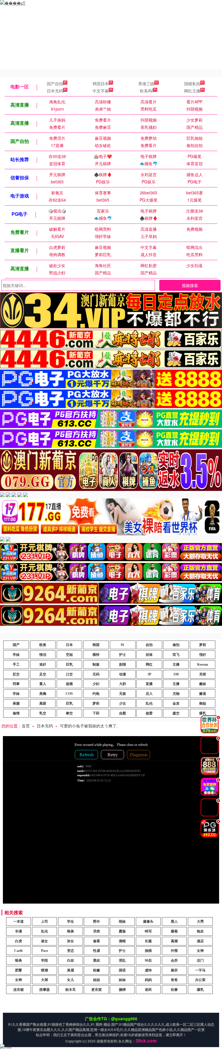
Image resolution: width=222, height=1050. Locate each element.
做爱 (149, 713)
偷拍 (176, 645)
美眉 (70, 970)
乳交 (42, 713)
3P (149, 674)
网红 (149, 664)
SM (176, 674)
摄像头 (148, 921)
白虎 (18, 941)
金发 (176, 703)
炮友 (200, 931)
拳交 (69, 713)
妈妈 (148, 980)
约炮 (95, 694)
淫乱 (122, 960)
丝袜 (149, 655)
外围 (174, 951)
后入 (149, 694)
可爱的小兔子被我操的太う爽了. (89, 726)
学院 (44, 960)
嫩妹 (202, 684)
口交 (69, 674)
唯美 (70, 931)
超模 (69, 684)
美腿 (16, 703)
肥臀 (18, 970)
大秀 (200, 921)
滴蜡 (122, 941)
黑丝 (96, 960)
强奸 (202, 655)
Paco (44, 951)
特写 (148, 931)
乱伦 (149, 703)
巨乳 (69, 664)
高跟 (42, 703)
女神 (200, 951)
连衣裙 (18, 990)
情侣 (42, 655)
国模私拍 (192, 83)
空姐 (69, 655)
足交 (42, 674)
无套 (122, 694)
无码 (95, 674)
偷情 (16, 713)
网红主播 (192, 91)
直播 (149, 684)
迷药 (148, 990)
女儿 (70, 980)
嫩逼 (202, 694)
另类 (202, 674)
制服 (95, 664)
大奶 (122, 684)
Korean (202, 664)
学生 (70, 921)
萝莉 (202, 645)
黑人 (174, 921)
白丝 (70, 960)
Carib (18, 951)
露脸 (122, 931)
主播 (176, 664)
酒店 (200, 941)
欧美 (42, 645)
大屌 (44, 980)
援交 (176, 713)
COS (69, 694)
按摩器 (44, 990)
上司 (44, 921)
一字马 (200, 970)
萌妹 (122, 921)
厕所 (174, 970)
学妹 (16, 655)
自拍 (149, 645)
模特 (95, 655)
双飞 (176, 655)
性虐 (96, 951)
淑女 (44, 941)
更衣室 (96, 990)
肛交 (16, 674)
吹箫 (174, 990)
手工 (16, 664)
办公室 (200, 980)
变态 (70, 951)
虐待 (148, 970)
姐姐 (96, 980)
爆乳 (200, 990)
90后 (148, 960)
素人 (42, 684)
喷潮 (44, 970)
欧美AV (146, 91)
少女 (122, 703)
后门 (200, 960)
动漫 (122, 674)
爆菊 (174, 931)
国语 (122, 970)
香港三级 (146, 83)
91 (122, 645)
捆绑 (122, 990)
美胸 (42, 694)
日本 (69, 645)
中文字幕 (100, 91)
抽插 (148, 951)
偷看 (96, 941)
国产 (16, 645)
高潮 (174, 941)
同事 (16, 684)
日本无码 (55, 91)
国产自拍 (55, 83)
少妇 (95, 684)
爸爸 (174, 980)
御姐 (202, 703)
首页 (26, 726)
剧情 (122, 664)
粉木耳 (70, 990)
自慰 (122, 713)
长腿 (148, 941)
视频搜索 (190, 285)
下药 (95, 713)
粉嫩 (96, 970)
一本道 (18, 921)
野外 (96, 921)
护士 (122, 655)
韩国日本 (100, 83)
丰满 (18, 931)
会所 (174, 960)
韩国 (95, 645)
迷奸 (42, 664)
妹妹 (122, 980)
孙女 (70, 941)
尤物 (176, 694)
